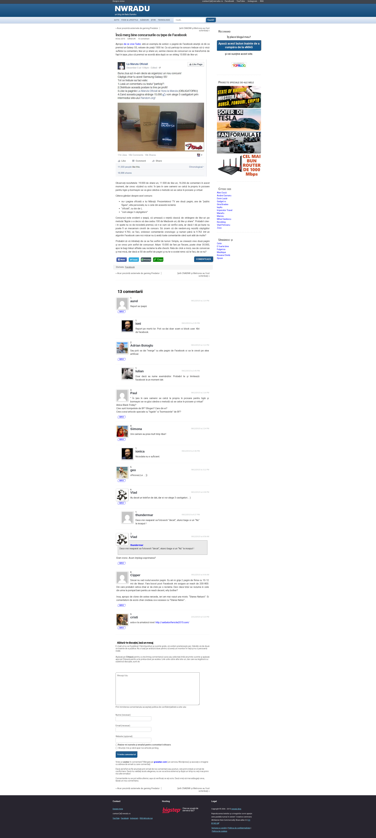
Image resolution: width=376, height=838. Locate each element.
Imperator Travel (224, 210)
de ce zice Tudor (132, 44)
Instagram (252, 1)
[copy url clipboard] (158, 259)
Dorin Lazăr (222, 198)
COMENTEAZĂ (203, 259)
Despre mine (119, 1)
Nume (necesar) (123, 715)
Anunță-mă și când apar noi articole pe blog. (138, 748)
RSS (261, 1)
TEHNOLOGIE (164, 20)
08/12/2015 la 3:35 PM (191, 323)
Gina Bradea (222, 204)
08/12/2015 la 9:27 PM (191, 515)
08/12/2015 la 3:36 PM (191, 451)
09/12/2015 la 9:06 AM (200, 575)
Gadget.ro (221, 201)
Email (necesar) (123, 725)
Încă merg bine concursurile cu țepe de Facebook (151, 35)
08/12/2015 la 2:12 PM (200, 345)
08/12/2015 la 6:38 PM (200, 492)
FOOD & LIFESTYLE (129, 20)
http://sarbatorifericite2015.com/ (172, 622)
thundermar (136, 545)
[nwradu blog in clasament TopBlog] (239, 65)
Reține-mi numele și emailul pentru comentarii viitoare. (144, 745)
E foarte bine (223, 246)
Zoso (219, 228)
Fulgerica (221, 249)
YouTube (241, 1)
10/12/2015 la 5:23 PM (200, 617)
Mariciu (220, 216)
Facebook (229, 1)
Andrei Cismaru (224, 195)
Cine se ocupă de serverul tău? (190, 809)
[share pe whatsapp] (146, 259)
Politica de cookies (219, 831)
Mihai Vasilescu (224, 219)
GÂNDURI (144, 20)
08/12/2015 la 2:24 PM (200, 429)
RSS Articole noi (146, 818)
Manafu (220, 213)
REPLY (121, 311)
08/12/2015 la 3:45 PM (191, 371)
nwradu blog (236, 809)
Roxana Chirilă (223, 255)
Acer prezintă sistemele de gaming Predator (137, 28)
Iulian (139, 371)
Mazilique (221, 252)
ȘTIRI (153, 20)
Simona (136, 429)
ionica (140, 451)
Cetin (219, 243)
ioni (138, 323)
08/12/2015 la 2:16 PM (200, 393)
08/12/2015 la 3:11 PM (200, 470)
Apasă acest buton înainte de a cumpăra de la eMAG (239, 45)
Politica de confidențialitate (239, 828)
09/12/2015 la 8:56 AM (200, 537)
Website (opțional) (124, 736)
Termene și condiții (219, 828)
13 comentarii (143, 39)
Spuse (220, 258)
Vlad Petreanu (223, 225)
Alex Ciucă (222, 192)
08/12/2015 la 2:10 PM (200, 301)
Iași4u (219, 207)
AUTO (116, 20)
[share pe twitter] (134, 259)
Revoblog (221, 222)
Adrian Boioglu (141, 345)
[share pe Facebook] (121, 259)
